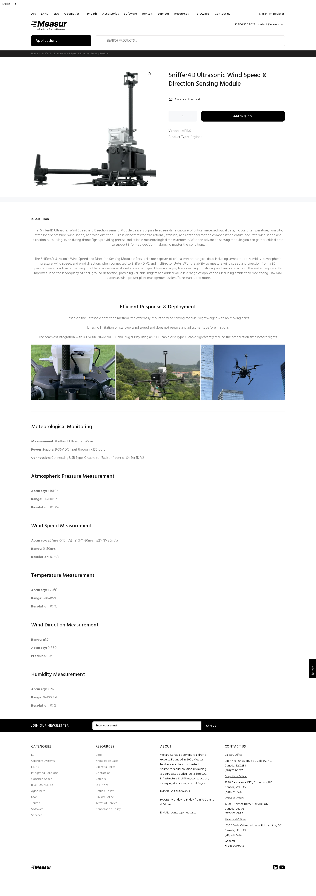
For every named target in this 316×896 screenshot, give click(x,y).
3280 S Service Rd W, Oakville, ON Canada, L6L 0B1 (246, 806)
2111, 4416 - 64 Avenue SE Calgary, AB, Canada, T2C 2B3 (248, 763)
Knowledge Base (107, 761)
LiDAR (35, 767)
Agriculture (38, 791)
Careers (101, 779)
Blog (99, 754)
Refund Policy (105, 791)
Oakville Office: (234, 798)
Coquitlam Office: (236, 776)
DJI (33, 754)
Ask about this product (189, 99)
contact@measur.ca (183, 812)
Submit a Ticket (105, 767)
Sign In (263, 13)
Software (37, 809)
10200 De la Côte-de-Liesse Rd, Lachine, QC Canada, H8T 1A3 (253, 828)
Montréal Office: (235, 819)
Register (278, 13)
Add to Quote (243, 116)
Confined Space (41, 779)
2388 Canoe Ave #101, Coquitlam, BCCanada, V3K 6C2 (248, 785)
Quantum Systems (43, 761)
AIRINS (186, 131)
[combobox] (9, 4)
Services (36, 815)
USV (34, 797)
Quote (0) (312, 668)
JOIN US (211, 725)
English (6, 4)
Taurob (35, 803)
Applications (46, 41)
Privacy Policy (105, 797)
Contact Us (103, 773)
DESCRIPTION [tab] (40, 219)
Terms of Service (106, 803)
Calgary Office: (234, 754)
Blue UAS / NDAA (42, 785)
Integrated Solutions (44, 773)
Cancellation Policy (108, 809)
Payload (196, 137)
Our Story (102, 785)
